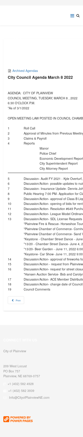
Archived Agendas (25, 70)
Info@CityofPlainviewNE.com (29, 397)
